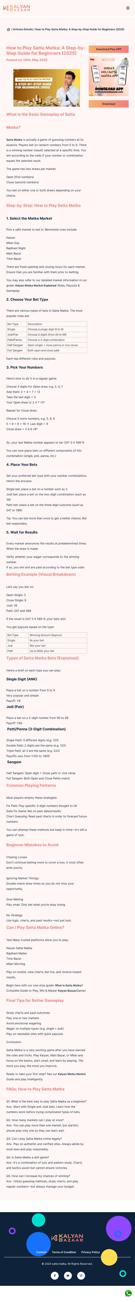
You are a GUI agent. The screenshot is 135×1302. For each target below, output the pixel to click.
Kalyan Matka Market (72, 1074)
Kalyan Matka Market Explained (35, 285)
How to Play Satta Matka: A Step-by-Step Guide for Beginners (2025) (79, 29)
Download (108, 104)
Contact (41, 1252)
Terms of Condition (64, 1252)
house (8, 29)
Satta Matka (14, 139)
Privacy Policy (90, 1252)
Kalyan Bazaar (67, 990)
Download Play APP (108, 49)
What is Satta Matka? (69, 985)
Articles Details (23, 29)
